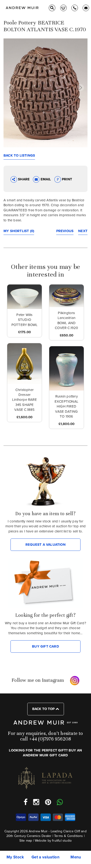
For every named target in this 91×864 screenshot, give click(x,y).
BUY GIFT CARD (45, 646)
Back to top (44, 709)
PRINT (66, 179)
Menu (75, 857)
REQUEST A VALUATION (45, 544)
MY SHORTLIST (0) (19, 231)
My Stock (15, 857)
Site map (25, 841)
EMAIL (45, 179)
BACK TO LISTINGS (19, 155)
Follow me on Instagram (38, 680)
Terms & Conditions (68, 836)
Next (83, 231)
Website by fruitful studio (53, 841)
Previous (65, 231)
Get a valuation (46, 857)
